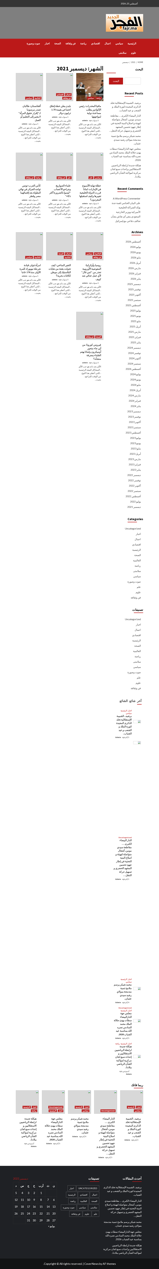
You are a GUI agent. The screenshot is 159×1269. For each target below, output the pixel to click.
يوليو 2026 (135, 246)
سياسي (119, 43)
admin (85, 120)
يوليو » (51, 1226)
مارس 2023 (134, 459)
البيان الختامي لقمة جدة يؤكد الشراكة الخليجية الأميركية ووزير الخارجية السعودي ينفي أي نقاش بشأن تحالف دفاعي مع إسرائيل (125, 211)
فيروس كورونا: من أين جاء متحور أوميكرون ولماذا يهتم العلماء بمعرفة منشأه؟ (90, 351)
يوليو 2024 (135, 374)
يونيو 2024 (135, 379)
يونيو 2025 (135, 315)
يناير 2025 (136, 342)
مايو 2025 (136, 321)
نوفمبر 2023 (134, 416)
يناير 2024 (136, 405)
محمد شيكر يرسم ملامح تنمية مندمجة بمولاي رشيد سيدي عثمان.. (126, 139)
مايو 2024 (136, 384)
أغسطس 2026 (133, 241)
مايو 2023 (136, 448)
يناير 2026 (136, 278)
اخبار (47, 43)
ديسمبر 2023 (134, 411)
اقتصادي (95, 43)
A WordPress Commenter (126, 198)
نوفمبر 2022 (134, 480)
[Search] (18, 43)
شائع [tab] (132, 701)
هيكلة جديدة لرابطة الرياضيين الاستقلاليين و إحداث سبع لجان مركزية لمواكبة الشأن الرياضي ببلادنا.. (125, 171)
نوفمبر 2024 (134, 352)
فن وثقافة (71, 43)
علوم (133, 52)
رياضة (83, 43)
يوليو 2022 (135, 501)
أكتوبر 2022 (135, 485)
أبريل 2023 (135, 453)
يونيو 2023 (135, 443)
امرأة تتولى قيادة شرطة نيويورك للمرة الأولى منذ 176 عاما (30, 269)
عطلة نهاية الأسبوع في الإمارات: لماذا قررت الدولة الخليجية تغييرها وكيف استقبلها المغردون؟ (90, 192)
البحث (139, 69)
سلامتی (122, 52)
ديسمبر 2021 (134, 506)
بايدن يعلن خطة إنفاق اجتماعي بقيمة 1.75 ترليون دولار (60, 109)
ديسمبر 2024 (134, 347)
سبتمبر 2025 (134, 299)
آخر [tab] (139, 701)
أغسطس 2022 (133, 496)
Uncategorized (133, 528)
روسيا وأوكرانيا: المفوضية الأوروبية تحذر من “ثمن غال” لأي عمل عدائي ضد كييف (91, 272)
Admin (118, 737)
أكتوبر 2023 (135, 421)
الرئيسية (132, 43)
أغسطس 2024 (133, 368)
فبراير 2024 (135, 400)
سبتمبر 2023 (134, 427)
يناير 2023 (136, 469)
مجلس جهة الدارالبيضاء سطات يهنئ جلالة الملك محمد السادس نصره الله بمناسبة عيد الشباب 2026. (125, 154)
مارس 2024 (134, 395)
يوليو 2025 (135, 310)
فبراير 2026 (135, 273)
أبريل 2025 (135, 326)
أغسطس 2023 (133, 432)
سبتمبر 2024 (134, 363)
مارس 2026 (134, 268)
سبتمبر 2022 (134, 490)
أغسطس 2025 (133, 305)
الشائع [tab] (124, 701)
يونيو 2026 (135, 252)
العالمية (38, 98)
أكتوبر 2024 (135, 358)
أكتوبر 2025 (135, 294)
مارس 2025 (134, 331)
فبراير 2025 (135, 337)
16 (34, 1206)
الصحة (57, 43)
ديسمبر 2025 (134, 283)
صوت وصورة (33, 43)
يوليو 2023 (135, 437)
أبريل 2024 (135, 390)
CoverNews (91, 1263)
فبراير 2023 (135, 464)
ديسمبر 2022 (134, 474)
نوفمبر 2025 (134, 289)
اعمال (107, 43)
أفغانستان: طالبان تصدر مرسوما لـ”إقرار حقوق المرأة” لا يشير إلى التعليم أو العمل (29, 113)
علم (90, 177)
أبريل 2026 (135, 262)
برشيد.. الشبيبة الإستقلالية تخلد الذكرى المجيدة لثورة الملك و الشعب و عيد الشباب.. (125, 106)
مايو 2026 (136, 257)
